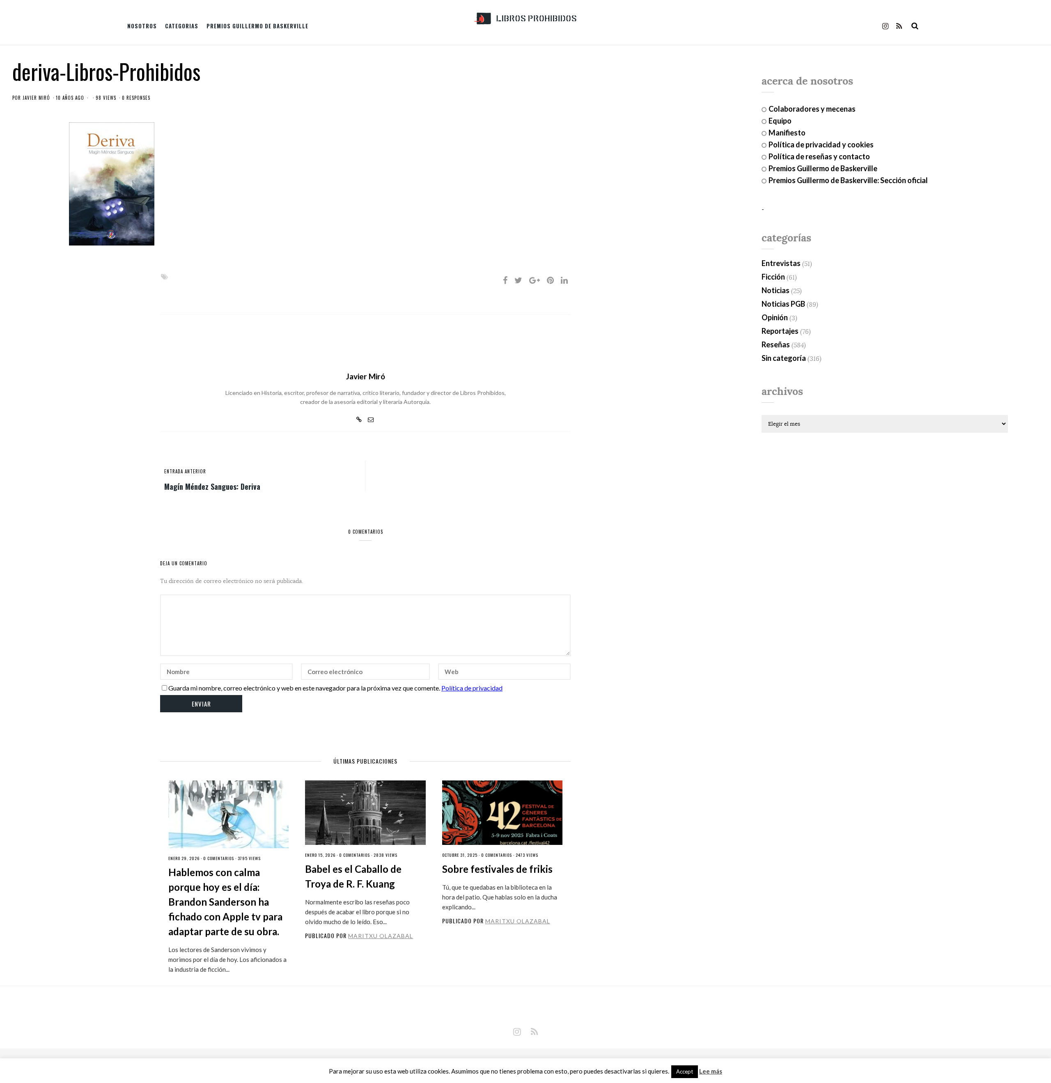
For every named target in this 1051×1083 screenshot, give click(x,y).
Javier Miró (36, 97)
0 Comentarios (218, 858)
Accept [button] (684, 1071)
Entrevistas (781, 263)
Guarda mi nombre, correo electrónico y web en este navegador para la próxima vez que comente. (304, 688)
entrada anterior (185, 471)
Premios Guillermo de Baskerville (257, 26)
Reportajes (780, 330)
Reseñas (776, 344)
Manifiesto (787, 132)
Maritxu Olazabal (380, 935)
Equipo (780, 120)
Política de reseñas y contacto (819, 156)
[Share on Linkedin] (564, 280)
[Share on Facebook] (505, 280)
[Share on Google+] (534, 280)
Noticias (775, 290)
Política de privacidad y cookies (821, 144)
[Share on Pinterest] (550, 280)
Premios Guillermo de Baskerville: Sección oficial (848, 180)
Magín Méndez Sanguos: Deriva (212, 486)
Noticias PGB (783, 303)
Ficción (773, 276)
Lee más (710, 1071)
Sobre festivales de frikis (497, 869)
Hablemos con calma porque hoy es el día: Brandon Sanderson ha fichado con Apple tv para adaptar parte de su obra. (225, 901)
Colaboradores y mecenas (812, 108)
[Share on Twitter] (518, 280)
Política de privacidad (472, 688)
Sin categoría (784, 358)
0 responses (136, 97)
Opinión (775, 317)
